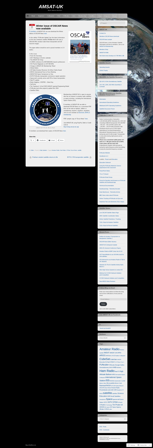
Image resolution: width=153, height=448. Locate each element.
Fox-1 (122, 362)
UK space (107, 407)
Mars (105, 383)
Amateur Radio (55, 150)
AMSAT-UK (51, 6)
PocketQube (104, 390)
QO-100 (113, 390)
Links (73, 16)
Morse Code (118, 383)
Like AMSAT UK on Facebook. (110, 315)
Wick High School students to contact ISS (111, 270)
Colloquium (50, 16)
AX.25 (114, 355)
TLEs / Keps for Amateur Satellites (109, 222)
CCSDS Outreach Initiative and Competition (112, 278)
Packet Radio (115, 388)
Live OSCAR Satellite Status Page (109, 212)
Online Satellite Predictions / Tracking (110, 219)
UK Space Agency (115, 407)
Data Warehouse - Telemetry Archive (110, 192)
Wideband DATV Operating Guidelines (110, 105)
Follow (103, 304)
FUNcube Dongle (114, 365)
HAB (114, 367)
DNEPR (119, 359)
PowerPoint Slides (105, 171)
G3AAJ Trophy (104, 70)
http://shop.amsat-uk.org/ (71, 127)
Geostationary (104, 367)
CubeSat (105, 359)
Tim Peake (116, 405)
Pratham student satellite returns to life (45, 157)
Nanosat (103, 385)
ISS (107, 380)
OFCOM (113, 385)
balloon (117, 355)
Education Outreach (105, 162)
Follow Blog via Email (107, 288)
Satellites (92, 16)
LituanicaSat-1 (117, 380)
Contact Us (103, 33)
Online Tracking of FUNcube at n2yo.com (111, 198)
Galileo (122, 365)
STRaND (120, 402)
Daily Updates (43, 150)
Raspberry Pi (120, 390)
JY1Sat (68, 150)
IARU (113, 374)
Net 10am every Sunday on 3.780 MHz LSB (112, 55)
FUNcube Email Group (106, 177)
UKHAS (102, 407)
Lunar (123, 381)
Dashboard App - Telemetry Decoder (110, 189)
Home (27, 16)
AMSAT (106, 353)
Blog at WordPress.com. (31, 445)
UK (122, 405)
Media (114, 16)
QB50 (109, 390)
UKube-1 (102, 409)
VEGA (107, 409)
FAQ (58, 16)
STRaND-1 (103, 405)
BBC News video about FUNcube (109, 195)
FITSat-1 (118, 362)
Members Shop (104, 49)
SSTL (105, 402)
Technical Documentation (107, 185)
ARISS (103, 355)
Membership (82, 16)
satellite (79, 150)
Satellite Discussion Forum (107, 109)
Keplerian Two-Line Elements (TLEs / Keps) (112, 201)
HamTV (117, 371)
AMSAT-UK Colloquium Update (108, 245)
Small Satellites (115, 396)
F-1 (115, 362)
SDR (108, 396)
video (110, 409)
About (33, 16)
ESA (112, 362)
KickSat (112, 380)
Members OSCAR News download (109, 36)
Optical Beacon (119, 385)
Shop (99, 16)
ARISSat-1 (109, 355)
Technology (109, 405)
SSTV (110, 402)
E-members (32, 31)
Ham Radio (63, 150)
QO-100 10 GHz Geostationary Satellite (111, 81)
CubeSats (113, 359)
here (45, 33)
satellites (114, 393)
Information (103, 99)
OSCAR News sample (106, 39)
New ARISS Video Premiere (107, 281)
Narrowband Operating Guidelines (109, 102)
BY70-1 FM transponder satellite (78, 157)
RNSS (101, 393)
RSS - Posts (103, 426)
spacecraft (116, 399)
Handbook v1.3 (104, 156)
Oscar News (74, 150)
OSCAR (102, 388)
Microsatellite (111, 383)
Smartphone (103, 399)
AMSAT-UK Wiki (104, 52)
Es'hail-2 (108, 362)
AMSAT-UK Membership (106, 46)
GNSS (111, 367)
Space (109, 399)
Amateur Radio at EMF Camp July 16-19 (111, 251)
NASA (108, 385)
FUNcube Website (105, 153)
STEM (115, 402)
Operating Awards (105, 67)
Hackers (118, 367)
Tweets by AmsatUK (105, 328)
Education (115, 159)
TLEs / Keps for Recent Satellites (109, 225)
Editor (32, 150)
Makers (101, 383)
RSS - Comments (104, 430)
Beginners (41, 16)
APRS (119, 353)
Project (107, 159)
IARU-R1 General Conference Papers (110, 248)
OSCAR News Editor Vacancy (108, 241)
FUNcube (66, 16)
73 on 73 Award (104, 174)
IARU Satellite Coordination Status (109, 216)
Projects (106, 16)
